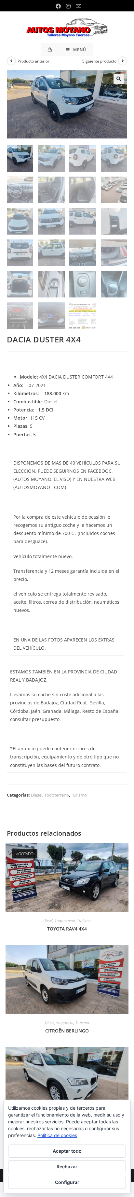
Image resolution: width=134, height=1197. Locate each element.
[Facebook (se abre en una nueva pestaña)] (58, 6)
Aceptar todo (67, 1151)
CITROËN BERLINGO (67, 1031)
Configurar (67, 1182)
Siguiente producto (99, 61)
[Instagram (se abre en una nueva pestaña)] (68, 6)
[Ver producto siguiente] (122, 60)
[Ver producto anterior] (11, 60)
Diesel (36, 795)
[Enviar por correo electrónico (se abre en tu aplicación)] (77, 6)
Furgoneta (65, 1022)
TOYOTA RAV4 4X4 (67, 929)
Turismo (79, 795)
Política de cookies (57, 1135)
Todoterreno (56, 795)
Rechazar (67, 1166)
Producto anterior (33, 61)
